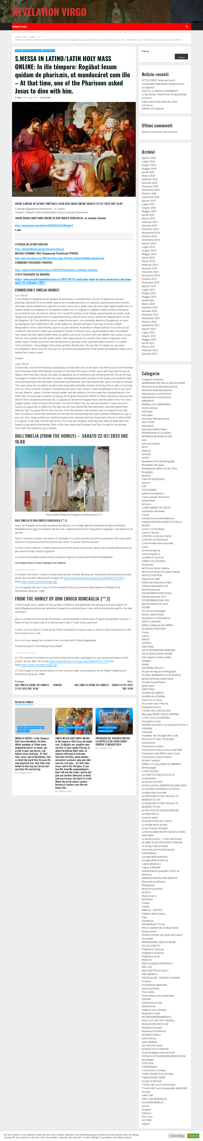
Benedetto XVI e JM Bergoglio (158, 461)
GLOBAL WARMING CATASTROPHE (161, 675)
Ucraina (146, 1091)
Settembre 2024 (150, 239)
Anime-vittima (149, 408)
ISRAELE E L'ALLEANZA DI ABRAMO (161, 764)
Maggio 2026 (149, 168)
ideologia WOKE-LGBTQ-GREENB (160, 714)
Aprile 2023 (148, 300)
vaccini (145, 1106)
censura (146, 504)
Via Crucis (147, 1116)
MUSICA (146, 892)
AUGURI (146, 454)
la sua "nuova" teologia (154, 828)
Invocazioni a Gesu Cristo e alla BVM (162, 749)
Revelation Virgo (49, 11)
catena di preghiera (152, 493)
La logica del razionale (154, 792)
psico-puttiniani (150, 988)
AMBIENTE (148, 400)
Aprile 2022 (148, 343)
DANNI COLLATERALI (154, 561)
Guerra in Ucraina (152, 700)
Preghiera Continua (153, 949)
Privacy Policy (19, 26)
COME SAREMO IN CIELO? (156, 507)
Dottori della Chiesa (153, 614)
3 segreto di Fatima (152, 379)
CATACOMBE (149, 489)
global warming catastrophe (157, 678)
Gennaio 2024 (149, 268)
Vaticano (146, 1113)
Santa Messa (49, 51)
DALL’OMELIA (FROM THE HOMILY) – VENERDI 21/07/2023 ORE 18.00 (38, 685)
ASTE (145, 447)
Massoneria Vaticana (153, 881)
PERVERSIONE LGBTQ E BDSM (159, 942)
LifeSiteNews (149, 853)
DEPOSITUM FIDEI (152, 575)
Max (19, 97)
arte (144, 440)
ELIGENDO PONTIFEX (154, 628)
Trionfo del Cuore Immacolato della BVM (164, 1088)
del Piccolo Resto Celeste (155, 568)
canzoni (146, 482)
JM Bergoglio (149, 767)
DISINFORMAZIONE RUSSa (157, 593)
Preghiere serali (105, 731)
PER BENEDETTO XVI (153, 924)
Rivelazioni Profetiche (154, 1031)
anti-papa (147, 415)
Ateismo (146, 450)
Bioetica (146, 475)
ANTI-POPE (148, 422)
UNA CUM (147, 1095)
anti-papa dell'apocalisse (155, 418)
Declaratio (147, 564)
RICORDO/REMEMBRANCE (156, 1017)
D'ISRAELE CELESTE (153, 557)
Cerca (145, 51)
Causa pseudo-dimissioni (156, 497)
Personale (147, 938)
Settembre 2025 (150, 197)
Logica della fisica (151, 863)
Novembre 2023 (151, 275)
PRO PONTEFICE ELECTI (155, 970)
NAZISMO (147, 899)
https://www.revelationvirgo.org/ (39, 581)
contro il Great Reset (153, 529)
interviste (147, 732)
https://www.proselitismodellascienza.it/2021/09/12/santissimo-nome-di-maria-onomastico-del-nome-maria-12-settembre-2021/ (73, 281)
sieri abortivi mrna (152, 1045)
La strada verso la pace (154, 824)
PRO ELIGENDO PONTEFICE (157, 963)
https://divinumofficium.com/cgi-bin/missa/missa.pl (39, 248)
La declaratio (149, 778)
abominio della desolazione (157, 390)
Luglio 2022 (148, 332)
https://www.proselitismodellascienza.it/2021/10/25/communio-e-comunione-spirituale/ (56, 269)
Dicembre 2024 (150, 229)
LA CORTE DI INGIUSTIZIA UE (158, 774)
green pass (148, 685)
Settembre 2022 (150, 325)
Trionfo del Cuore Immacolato (158, 1084)
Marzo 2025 (148, 218)
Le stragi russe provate (155, 846)
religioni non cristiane (154, 1009)
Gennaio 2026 (149, 182)
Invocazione (148, 742)
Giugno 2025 (149, 207)
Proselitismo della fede (154, 985)
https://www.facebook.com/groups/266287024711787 (93, 578)
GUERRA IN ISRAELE (153, 692)
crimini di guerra (151, 554)
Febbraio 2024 (150, 264)
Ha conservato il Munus (155, 703)
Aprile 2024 (148, 257)
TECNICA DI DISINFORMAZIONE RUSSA (164, 1056)
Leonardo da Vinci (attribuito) (158, 849)
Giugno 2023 (149, 293)
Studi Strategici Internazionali (158, 1052)
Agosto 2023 (149, 286)
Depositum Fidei (151, 579)
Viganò (146, 1123)
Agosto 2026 (149, 158)
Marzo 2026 (148, 175)
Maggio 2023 (149, 296)
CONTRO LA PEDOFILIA (155, 539)
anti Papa (147, 411)
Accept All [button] (193, 1135)
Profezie (146, 981)
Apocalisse (148, 425)
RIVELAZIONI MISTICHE (155, 1024)
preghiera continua (152, 952)
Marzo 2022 (148, 346)
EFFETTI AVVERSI (151, 621)
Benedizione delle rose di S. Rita (159, 468)
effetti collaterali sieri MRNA (157, 625)
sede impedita (149, 1042)
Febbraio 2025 (150, 222)
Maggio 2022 (149, 339)
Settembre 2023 (150, 282)
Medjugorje (148, 885)
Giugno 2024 (149, 250)
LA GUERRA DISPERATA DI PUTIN (160, 789)
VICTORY (147, 1120)
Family (145, 664)
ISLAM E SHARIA (151, 760)
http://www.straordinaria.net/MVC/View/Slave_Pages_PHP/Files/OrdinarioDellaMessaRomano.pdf (59, 258)
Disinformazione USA (154, 596)
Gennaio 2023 (149, 311)
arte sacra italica (151, 443)
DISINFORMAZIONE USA (155, 600)
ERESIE (145, 639)
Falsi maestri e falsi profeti (156, 657)
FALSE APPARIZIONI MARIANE (158, 650)
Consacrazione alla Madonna (158, 518)
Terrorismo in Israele (154, 1070)
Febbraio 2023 (150, 307)
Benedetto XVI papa (153, 465)
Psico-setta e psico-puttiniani (158, 995)
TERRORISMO (149, 1066)
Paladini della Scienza (153, 913)
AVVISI (18, 51)
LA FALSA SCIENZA (152, 782)
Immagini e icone (151, 721)
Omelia (146, 903)
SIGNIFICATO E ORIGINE (155, 1049)
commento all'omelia (153, 511)
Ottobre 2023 (149, 279)
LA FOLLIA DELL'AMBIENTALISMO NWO (164, 785)
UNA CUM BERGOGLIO (154, 1098)
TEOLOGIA (148, 1063)
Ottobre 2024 (149, 236)
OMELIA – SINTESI (152, 910)
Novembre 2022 (151, 318)
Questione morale (152, 1002)
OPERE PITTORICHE (153, 108)
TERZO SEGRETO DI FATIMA (157, 1074)
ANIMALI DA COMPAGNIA (156, 404)
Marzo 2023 (148, 304)
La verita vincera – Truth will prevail (161, 839)
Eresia (145, 632)
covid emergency (151, 550)
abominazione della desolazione (159, 386)
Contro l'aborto (150, 532)
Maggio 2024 (149, 254)
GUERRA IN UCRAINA (153, 696)
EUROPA (146, 643)
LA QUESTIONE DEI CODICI (157, 821)
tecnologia (148, 1059)
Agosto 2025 (149, 200)
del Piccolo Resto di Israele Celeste (161, 571)
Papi (144, 917)
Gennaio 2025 (149, 225)
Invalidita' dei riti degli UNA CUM (160, 735)
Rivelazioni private (152, 1027)
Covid (145, 546)
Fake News (148, 646)
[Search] (187, 27)
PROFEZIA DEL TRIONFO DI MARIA (161, 977)
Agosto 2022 (149, 328)
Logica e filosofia (151, 867)
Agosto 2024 (149, 243)
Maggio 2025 (149, 211)
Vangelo (146, 1109)
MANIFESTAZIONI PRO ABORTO (160, 878)
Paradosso (148, 920)
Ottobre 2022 (149, 321)
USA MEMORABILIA (152, 1102)
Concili (145, 514)
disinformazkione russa (155, 603)
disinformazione (151, 589)
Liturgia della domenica (155, 856)
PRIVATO (147, 960)
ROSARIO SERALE (151, 1034)
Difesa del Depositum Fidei (156, 582)
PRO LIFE (147, 967)
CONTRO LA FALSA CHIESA (156, 536)
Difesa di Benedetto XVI (155, 586)
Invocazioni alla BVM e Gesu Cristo (161, 753)
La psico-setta (149, 817)
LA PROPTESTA (150, 814)
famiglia (146, 660)
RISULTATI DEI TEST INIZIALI (158, 1020)
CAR (144, 486)
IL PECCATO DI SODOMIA (156, 717)
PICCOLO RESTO (151, 945)
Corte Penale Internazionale (157, 543)
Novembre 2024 (151, 232)
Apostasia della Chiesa (154, 429)
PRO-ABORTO (149, 974)
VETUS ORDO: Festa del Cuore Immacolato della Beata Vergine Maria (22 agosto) (163, 84)
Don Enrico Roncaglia (32, 51)
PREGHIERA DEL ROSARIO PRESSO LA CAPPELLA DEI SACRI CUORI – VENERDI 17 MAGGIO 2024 (114, 721)
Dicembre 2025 (150, 186)
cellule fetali (148, 500)
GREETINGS (148, 689)
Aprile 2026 (148, 172)
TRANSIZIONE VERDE (154, 1077)
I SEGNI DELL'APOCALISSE (156, 710)
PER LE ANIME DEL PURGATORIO (160, 928)
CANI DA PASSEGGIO (153, 479)
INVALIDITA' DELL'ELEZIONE (158, 739)
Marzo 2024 (148, 261)
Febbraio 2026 (150, 179)
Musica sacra (149, 895)
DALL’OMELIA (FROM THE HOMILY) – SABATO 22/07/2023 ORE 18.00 (104, 685)
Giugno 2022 (149, 336)
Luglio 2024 (148, 247)
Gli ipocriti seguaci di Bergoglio (159, 671)
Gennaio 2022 (149, 353)
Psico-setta (148, 992)
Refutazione (148, 1006)
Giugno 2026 (149, 165)
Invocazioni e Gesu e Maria (157, 757)
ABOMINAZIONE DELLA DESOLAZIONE (163, 383)
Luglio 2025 (148, 204)
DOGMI (146, 607)
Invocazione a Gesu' (153, 746)
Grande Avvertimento (154, 682)
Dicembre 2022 (150, 314)
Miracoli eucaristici (152, 888)
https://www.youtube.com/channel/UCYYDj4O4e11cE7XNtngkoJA (44, 225)
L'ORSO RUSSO (150, 771)
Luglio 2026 (148, 161)
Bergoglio (147, 472)
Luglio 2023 (148, 289)
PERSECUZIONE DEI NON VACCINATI (162, 935)
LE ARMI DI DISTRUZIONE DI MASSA (162, 842)
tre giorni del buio (152, 1081)
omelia (145, 906)
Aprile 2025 (148, 215)
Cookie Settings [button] (177, 1135)
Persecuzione (149, 931)
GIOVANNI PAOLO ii (153, 668)
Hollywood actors (151, 707)
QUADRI (146, 999)
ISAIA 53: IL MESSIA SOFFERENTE (160, 91)
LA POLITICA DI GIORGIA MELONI (160, 810)
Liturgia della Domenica (155, 860)
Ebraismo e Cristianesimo (156, 618)
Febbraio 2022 (150, 350)
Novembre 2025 (151, 190)
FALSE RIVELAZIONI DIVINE (157, 653)
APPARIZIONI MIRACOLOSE (157, 436)
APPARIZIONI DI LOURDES (156, 432)
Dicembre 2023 (150, 271)
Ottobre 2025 (149, 193)
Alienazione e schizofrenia (156, 393)
